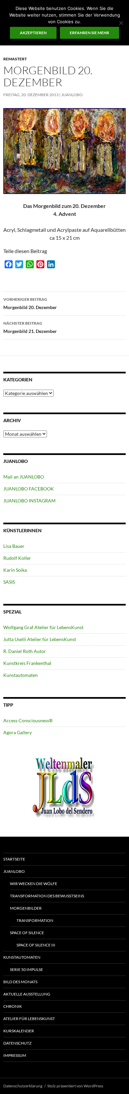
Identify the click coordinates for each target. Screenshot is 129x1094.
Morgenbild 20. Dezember (30, 303)
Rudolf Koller (17, 558)
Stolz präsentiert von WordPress (75, 1085)
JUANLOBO (72, 94)
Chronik (12, 1006)
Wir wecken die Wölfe (33, 883)
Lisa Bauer (13, 546)
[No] (120, 23)
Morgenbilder (26, 908)
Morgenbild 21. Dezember (30, 327)
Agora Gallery (17, 732)
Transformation (35, 920)
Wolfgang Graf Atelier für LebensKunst (43, 627)
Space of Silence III (36, 944)
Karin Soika (15, 570)
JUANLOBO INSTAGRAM (29, 500)
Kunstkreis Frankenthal (27, 663)
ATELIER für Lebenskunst (29, 1018)
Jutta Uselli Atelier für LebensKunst (39, 639)
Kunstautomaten (20, 675)
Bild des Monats (20, 981)
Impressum (14, 1055)
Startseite (14, 859)
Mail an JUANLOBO (23, 477)
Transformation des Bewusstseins (47, 895)
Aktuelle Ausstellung (26, 994)
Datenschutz (17, 1043)
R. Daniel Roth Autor (24, 651)
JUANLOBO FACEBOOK (28, 488)
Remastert (15, 58)
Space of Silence (27, 932)
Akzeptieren (33, 32)
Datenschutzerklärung (22, 1085)
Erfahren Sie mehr (89, 32)
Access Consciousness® (28, 720)
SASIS (9, 582)
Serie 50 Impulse (26, 969)
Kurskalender (18, 1030)
